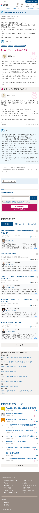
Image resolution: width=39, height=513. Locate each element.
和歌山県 (25, 376)
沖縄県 (3, 393)
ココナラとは (8, 488)
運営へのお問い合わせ (10, 492)
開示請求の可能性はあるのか (14, 413)
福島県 (29, 357)
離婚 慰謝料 (7, 202)
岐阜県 (11, 371)
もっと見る (19, 465)
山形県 (24, 357)
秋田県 (20, 357)
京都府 (11, 376)
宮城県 (16, 357)
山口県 (11, 381)
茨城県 (21, 362)
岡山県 (7, 381)
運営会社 (6, 502)
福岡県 (3, 391)
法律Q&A (6, 483)
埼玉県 (17, 362)
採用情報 (6, 505)
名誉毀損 (4, 45)
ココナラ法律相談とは (10, 480)
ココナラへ (5, 1)
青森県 (7, 357)
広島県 (3, 381)
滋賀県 (16, 376)
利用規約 (25, 483)
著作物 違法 (26, 202)
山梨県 (11, 367)
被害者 (10, 45)
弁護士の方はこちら (32, 1)
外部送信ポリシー (28, 488)
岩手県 (11, 357)
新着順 (7, 224)
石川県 (16, 367)
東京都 (3, 362)
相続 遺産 (20, 202)
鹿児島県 (29, 391)
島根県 (20, 381)
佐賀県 (7, 391)
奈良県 (20, 376)
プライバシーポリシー (29, 485)
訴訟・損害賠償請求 (20, 45)
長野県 (7, 367)
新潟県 (3, 367)
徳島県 (16, 386)
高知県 (11, 386)
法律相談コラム (8, 485)
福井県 (24, 367)
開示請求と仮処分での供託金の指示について (19, 419)
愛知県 (3, 371)
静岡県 (7, 371)
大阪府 (3, 376)
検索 (33, 198)
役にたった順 (32, 224)
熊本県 (16, 391)
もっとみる (19, 345)
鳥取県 (16, 381)
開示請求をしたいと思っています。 (16, 441)
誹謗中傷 (14, 202)
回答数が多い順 (19, 224)
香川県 (3, 386)
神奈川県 (7, 362)
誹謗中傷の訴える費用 (12, 453)
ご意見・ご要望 (27, 480)
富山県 (20, 367)
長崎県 (11, 391)
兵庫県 (7, 376)
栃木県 (25, 362)
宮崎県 (24, 391)
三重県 (16, 371)
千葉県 (12, 362)
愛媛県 (7, 386)
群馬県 (30, 362)
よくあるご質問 (8, 490)
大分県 (20, 391)
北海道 (3, 357)
